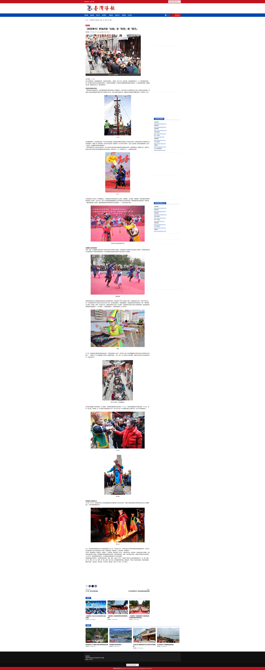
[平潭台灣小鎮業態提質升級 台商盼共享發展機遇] (144, 635)
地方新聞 (130, 15)
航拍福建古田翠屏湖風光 (115, 644)
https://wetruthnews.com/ (160, 133)
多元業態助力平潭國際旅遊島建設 (165, 644)
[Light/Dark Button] (166, 15)
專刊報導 (104, 15)
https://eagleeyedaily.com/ (160, 127)
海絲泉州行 (117, 15)
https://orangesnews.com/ (160, 146)
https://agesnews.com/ (159, 137)
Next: (139, 590)
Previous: (92, 590)
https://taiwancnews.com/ (160, 143)
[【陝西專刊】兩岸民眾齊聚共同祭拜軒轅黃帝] (117, 607)
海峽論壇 (111, 15)
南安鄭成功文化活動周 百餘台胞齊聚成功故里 (97, 644)
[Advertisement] (118, 574)
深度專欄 (124, 15)
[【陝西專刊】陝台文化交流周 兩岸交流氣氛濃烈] (96, 607)
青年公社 (98, 15)
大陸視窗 (86, 15)
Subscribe (177, 15)
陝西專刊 (87, 25)
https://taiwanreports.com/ (160, 123)
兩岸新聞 (92, 15)
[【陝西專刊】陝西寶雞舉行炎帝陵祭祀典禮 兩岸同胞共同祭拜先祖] (139, 607)
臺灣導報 (87, 32)
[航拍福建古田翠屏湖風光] (120, 635)
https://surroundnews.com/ (160, 130)
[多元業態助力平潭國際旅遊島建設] (168, 635)
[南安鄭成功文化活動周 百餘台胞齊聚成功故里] (97, 635)
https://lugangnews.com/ (160, 140)
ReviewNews (142, 668)
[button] (87, 586)
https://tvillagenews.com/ (160, 150)
